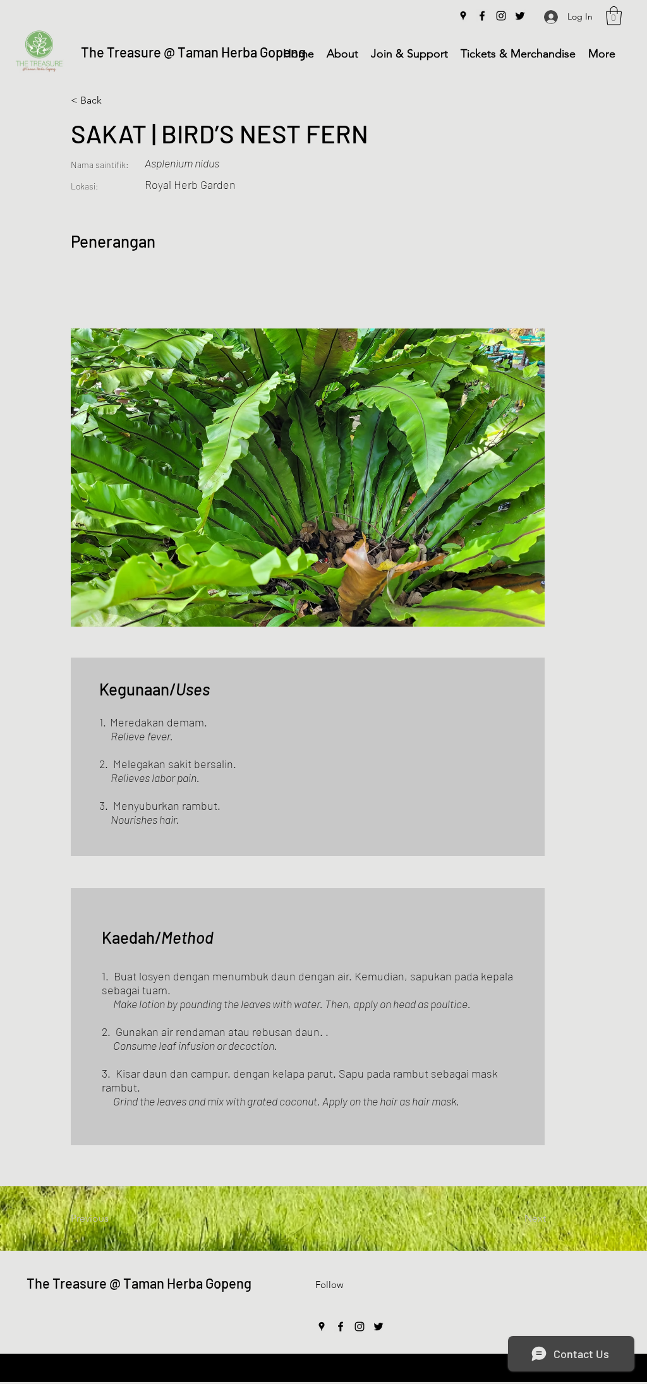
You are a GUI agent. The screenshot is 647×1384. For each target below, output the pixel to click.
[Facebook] (482, 15)
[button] (614, 15)
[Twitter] (520, 15)
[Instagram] (501, 15)
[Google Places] (463, 15)
